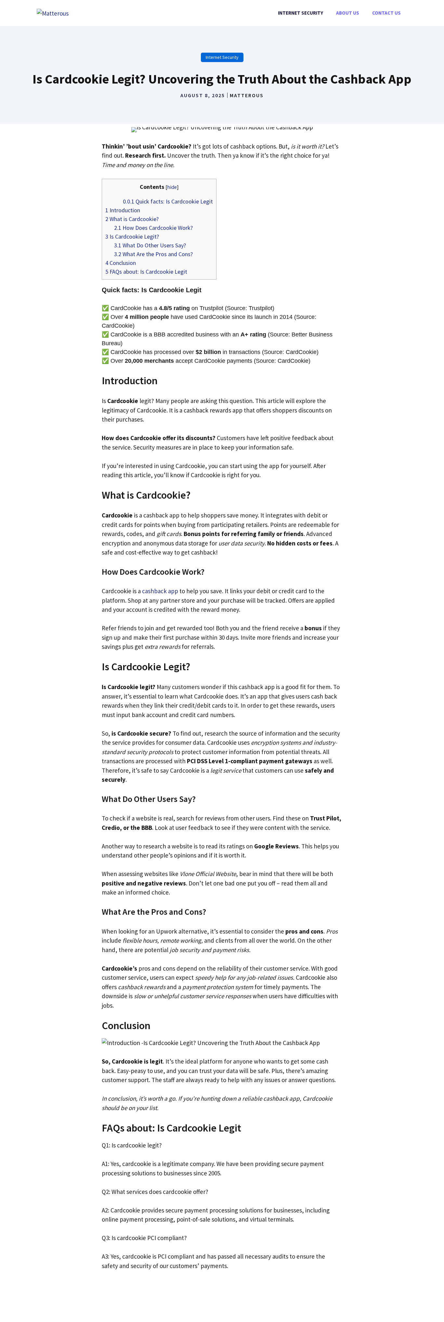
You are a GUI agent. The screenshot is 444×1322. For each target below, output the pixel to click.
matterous (247, 95)
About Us (347, 13)
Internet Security (300, 13)
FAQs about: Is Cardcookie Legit (146, 271)
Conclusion (120, 263)
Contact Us (386, 13)
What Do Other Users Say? (150, 245)
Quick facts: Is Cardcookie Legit (168, 201)
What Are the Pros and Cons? (153, 254)
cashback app (160, 591)
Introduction (122, 210)
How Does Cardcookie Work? (153, 227)
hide (172, 187)
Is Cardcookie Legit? (132, 236)
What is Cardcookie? (132, 219)
